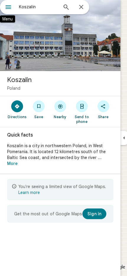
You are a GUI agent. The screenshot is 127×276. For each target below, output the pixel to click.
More (12, 163)
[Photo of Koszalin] (60, 35)
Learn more (29, 192)
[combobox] (38, 6)
